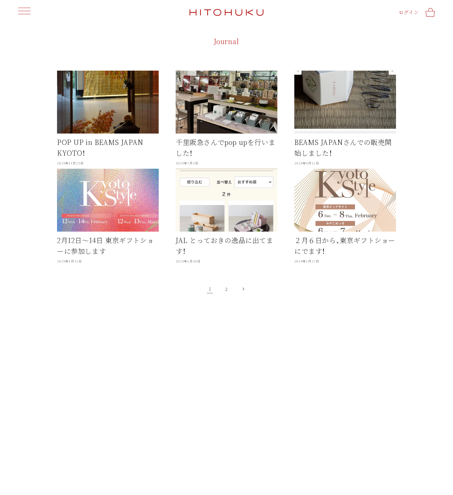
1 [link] (210, 288)
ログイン (409, 12)
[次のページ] (243, 289)
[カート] (430, 12)
